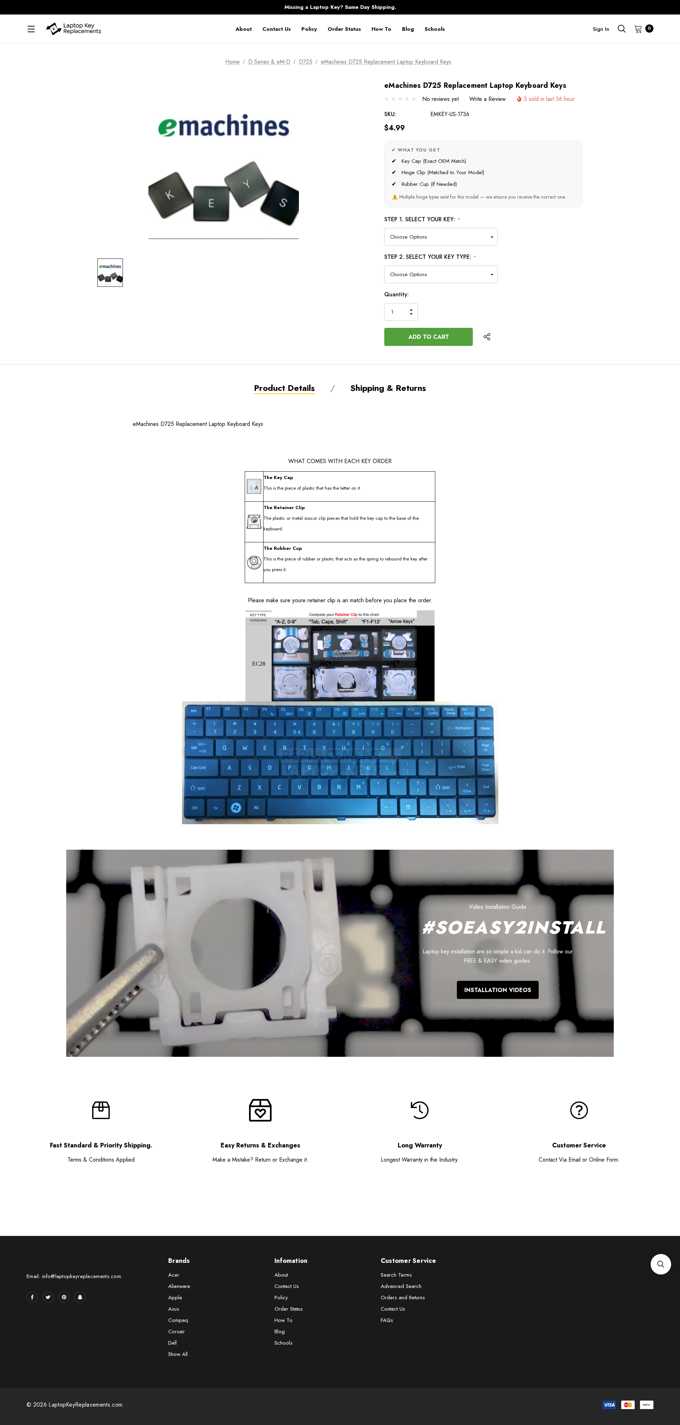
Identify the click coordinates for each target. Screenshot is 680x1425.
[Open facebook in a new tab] (32, 1297)
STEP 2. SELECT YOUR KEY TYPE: (430, 257)
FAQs (387, 1320)
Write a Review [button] (487, 99)
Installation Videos (497, 990)
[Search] (621, 28)
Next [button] (479, 7)
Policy (281, 1297)
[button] (661, 1264)
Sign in (601, 29)
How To (283, 1320)
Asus (173, 1309)
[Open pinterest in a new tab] (64, 1297)
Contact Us (286, 1286)
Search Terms (396, 1275)
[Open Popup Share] (487, 337)
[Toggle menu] (31, 29)
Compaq (178, 1320)
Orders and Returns (403, 1297)
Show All (178, 1354)
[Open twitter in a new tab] (48, 1297)
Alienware (179, 1286)
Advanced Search (401, 1286)
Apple (175, 1297)
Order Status (288, 1309)
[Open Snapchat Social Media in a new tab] (80, 1297)
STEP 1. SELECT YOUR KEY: (422, 219)
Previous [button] (200, 7)
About (281, 1275)
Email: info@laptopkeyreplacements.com (74, 1276)
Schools (283, 1343)
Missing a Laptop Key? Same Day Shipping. (340, 7)
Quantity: (396, 294)
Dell (172, 1343)
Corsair (176, 1331)
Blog (279, 1331)
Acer (173, 1275)
